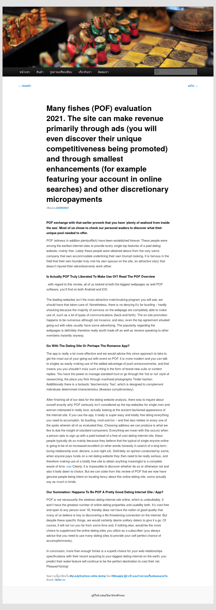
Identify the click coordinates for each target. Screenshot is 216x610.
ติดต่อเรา (103, 72)
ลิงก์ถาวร (60, 580)
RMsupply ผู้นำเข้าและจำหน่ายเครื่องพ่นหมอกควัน (139, 576)
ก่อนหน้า (25, 86)
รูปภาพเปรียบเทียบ (61, 72)
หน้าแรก (25, 72)
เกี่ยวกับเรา (85, 72)
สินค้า (39, 72)
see (69, 466)
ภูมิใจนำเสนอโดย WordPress (108, 595)
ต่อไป (192, 86)
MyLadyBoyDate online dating (88, 576)
